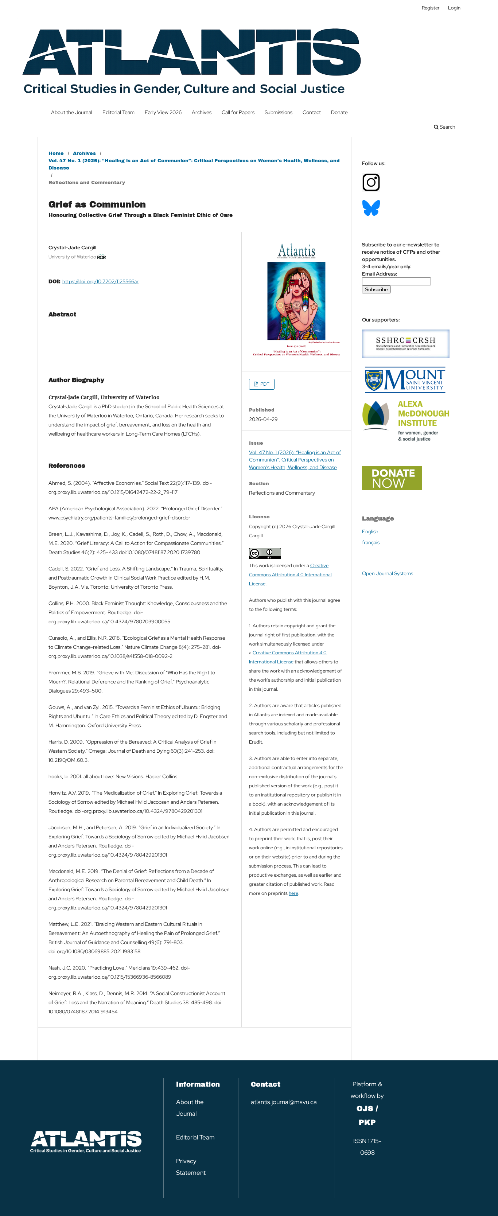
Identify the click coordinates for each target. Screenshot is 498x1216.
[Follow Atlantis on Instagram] (371, 190)
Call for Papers (238, 112)
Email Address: (379, 273)
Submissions (278, 112)
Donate (339, 112)
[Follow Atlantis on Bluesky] (371, 214)
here (293, 893)
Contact (312, 112)
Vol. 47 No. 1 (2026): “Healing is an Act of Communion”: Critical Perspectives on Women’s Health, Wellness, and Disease (194, 164)
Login (454, 8)
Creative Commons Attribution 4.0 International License (290, 574)
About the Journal (71, 112)
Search (447, 127)
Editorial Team (118, 112)
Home (56, 153)
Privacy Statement (191, 1167)
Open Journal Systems (387, 573)
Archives (201, 112)
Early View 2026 (163, 112)
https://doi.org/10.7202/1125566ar (100, 281)
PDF (264, 384)
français (371, 542)
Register (431, 8)
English (370, 531)
